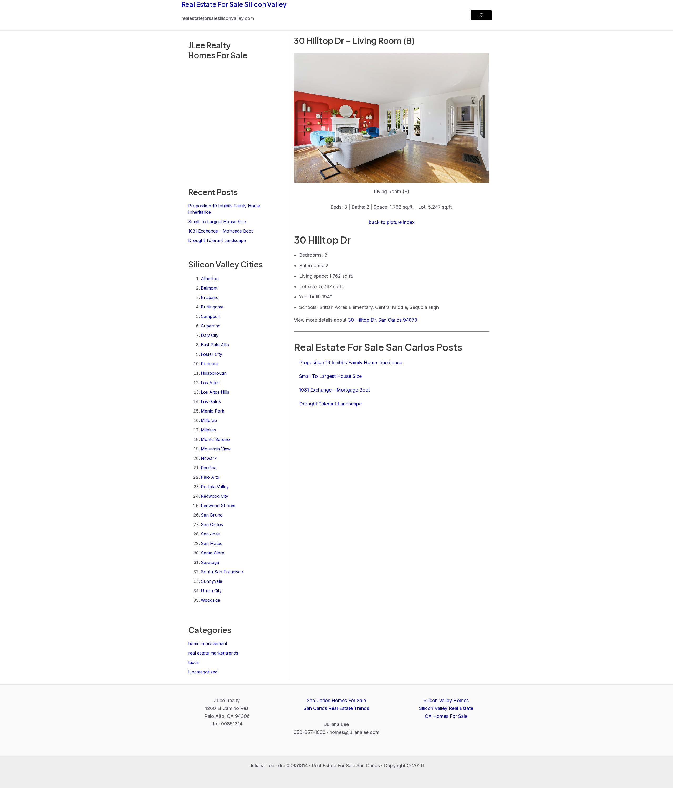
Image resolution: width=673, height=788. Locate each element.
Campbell (210, 316)
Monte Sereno (215, 439)
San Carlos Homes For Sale (336, 700)
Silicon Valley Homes (446, 700)
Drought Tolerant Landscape (217, 240)
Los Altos (210, 382)
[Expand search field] (481, 15)
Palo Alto (210, 477)
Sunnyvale (211, 581)
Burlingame (212, 307)
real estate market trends (213, 653)
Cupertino (211, 325)
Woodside (210, 600)
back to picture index (392, 222)
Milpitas (208, 429)
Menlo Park (212, 411)
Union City (211, 590)
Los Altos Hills (215, 392)
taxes (193, 662)
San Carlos (212, 524)
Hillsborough (214, 373)
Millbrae (209, 420)
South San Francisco (222, 571)
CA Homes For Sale (446, 716)
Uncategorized (202, 671)
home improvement (207, 643)
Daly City (209, 335)
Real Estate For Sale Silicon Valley (234, 4)
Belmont (209, 288)
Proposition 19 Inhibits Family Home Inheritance (350, 362)
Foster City (211, 354)
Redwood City (214, 496)
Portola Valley (215, 486)
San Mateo (212, 543)
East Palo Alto (215, 344)
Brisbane (209, 297)
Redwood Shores (218, 505)
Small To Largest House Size (217, 221)
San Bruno (212, 515)
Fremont (209, 363)
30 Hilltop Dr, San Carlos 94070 (382, 320)
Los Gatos (211, 401)
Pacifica (208, 467)
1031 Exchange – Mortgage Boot (220, 231)
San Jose (210, 534)
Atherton (210, 278)
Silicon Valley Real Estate (446, 708)
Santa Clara (212, 552)
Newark (209, 458)
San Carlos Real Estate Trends (336, 708)
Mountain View (216, 448)
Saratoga (210, 562)
